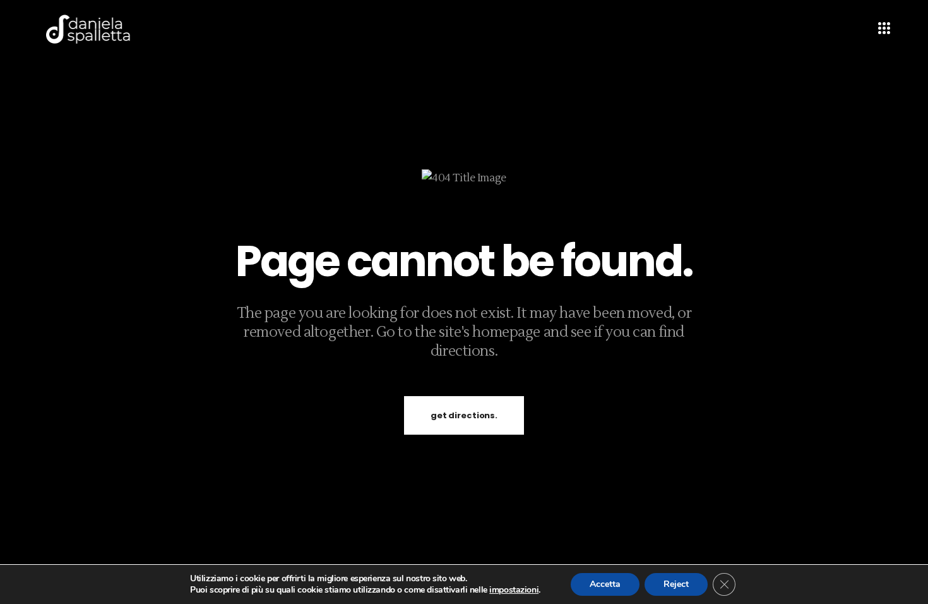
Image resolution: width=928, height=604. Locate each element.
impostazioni (513, 590)
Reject (676, 584)
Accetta (605, 584)
